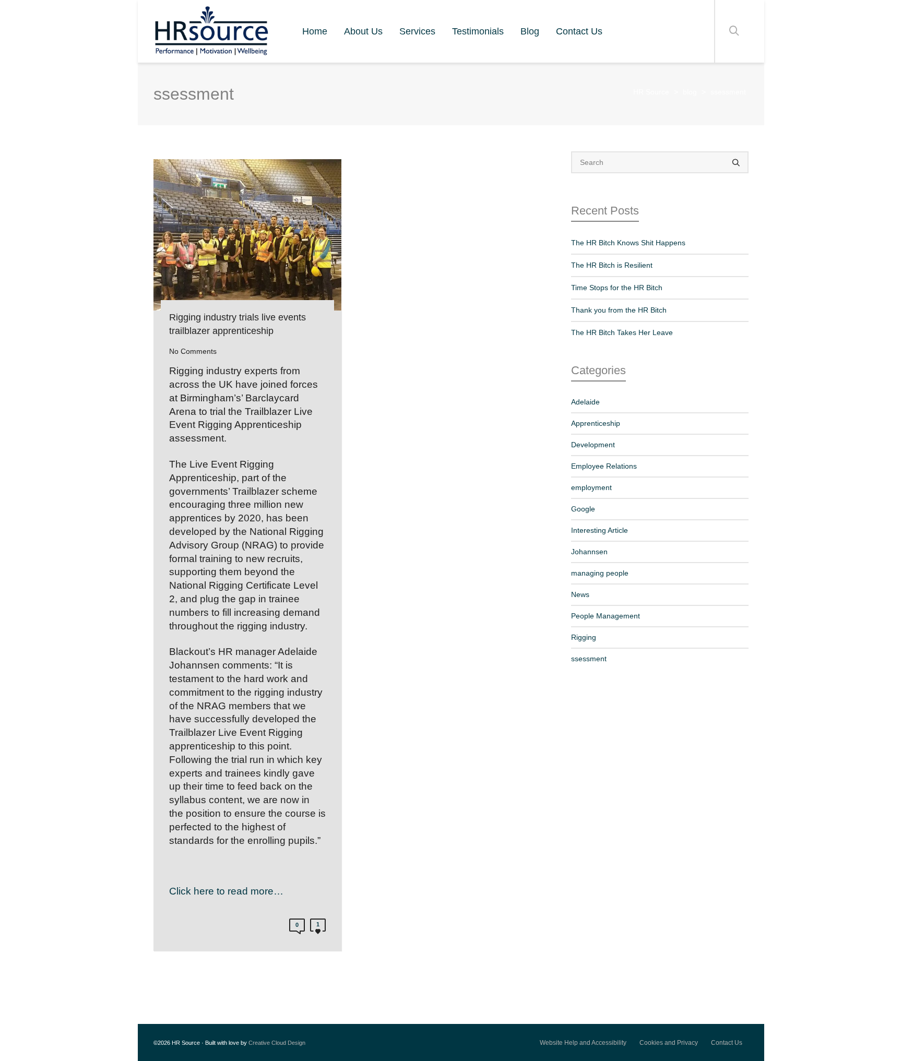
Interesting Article (599, 530)
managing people (599, 573)
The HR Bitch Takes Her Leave (622, 332)
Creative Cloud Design (276, 1043)
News (580, 594)
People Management (605, 616)
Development (593, 444)
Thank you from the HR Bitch (619, 310)
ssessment (589, 658)
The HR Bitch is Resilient (611, 265)
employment (591, 487)
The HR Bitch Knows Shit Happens (628, 243)
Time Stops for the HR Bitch (616, 287)
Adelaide (585, 402)
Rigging (583, 637)
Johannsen (589, 551)
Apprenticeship (595, 423)
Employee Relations (604, 466)
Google (583, 509)
